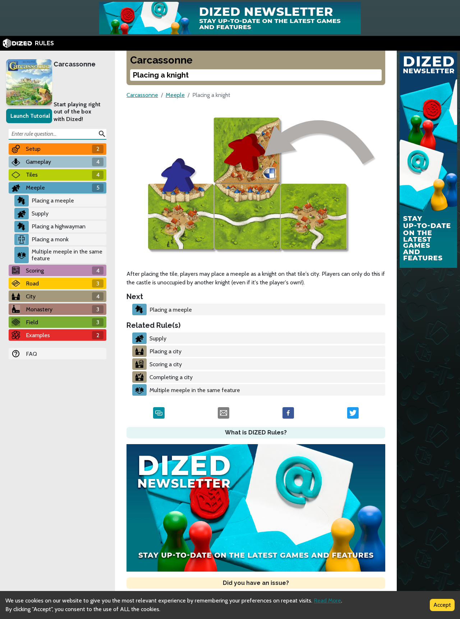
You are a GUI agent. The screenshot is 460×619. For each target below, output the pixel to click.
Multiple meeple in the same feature (67, 255)
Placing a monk (50, 239)
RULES (44, 43)
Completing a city (171, 377)
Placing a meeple (53, 200)
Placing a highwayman (59, 226)
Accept (442, 604)
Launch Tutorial (30, 115)
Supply (40, 213)
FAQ (31, 353)
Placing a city (165, 351)
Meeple (175, 95)
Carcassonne (75, 64)
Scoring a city (166, 364)
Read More (327, 600)
